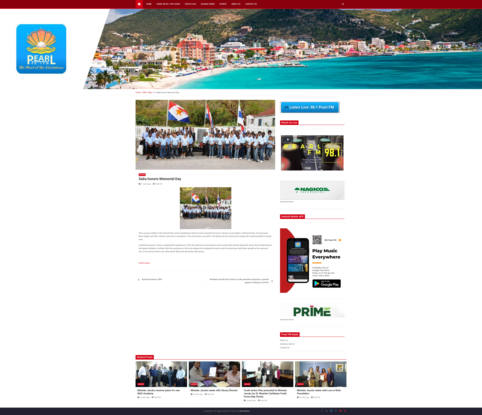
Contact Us (251, 4)
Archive (142, 175)
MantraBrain (244, 411)
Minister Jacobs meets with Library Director (214, 390)
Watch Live (190, 4)
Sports (223, 4)
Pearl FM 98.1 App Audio (168, 4)
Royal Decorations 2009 (152, 279)
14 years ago (145, 397)
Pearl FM (158, 184)
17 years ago (146, 184)
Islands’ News (208, 4)
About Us (235, 4)
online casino (144, 263)
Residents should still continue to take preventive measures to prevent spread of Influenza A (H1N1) (239, 281)
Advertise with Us (287, 344)
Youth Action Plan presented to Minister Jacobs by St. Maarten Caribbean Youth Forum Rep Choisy (265, 393)
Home (149, 4)
